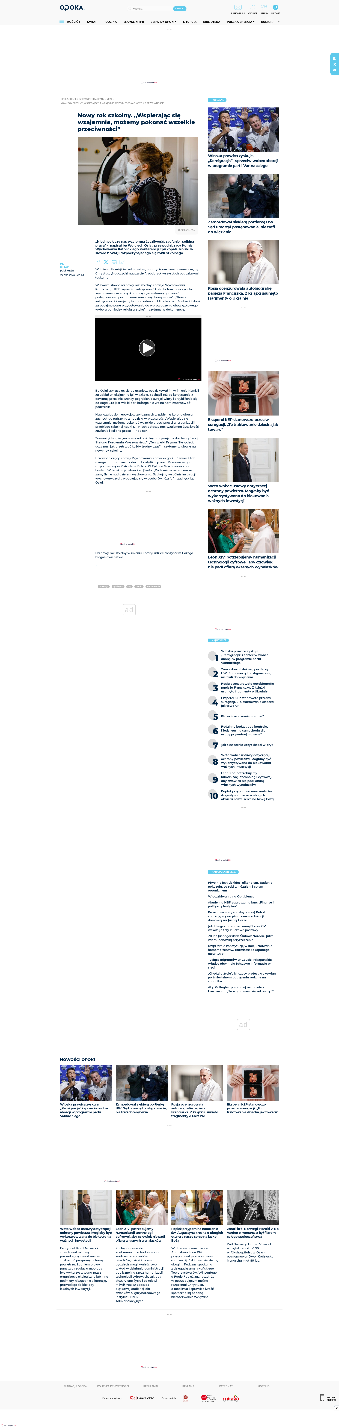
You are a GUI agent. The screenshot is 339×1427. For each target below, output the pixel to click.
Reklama (188, 1386)
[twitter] (334, 64)
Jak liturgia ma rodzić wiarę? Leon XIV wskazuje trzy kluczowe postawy (237, 928)
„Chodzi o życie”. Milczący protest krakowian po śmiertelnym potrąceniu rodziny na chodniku (242, 977)
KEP (129, 586)
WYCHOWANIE (153, 586)
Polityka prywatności (113, 1386)
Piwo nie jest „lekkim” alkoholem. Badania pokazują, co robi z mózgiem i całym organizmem (240, 886)
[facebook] (334, 58)
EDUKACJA (103, 586)
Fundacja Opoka (75, 1386)
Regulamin (150, 1386)
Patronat (226, 1386)
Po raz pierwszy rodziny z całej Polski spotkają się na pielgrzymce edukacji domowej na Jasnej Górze (236, 916)
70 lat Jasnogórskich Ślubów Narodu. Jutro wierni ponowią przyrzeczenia (240, 938)
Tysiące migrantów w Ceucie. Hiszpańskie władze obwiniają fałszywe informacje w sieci (240, 963)
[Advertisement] (169, 56)
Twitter (107, 262)
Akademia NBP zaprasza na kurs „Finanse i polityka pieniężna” (241, 904)
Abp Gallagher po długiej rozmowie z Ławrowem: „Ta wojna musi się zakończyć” (241, 989)
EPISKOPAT (118, 586)
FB (99, 262)
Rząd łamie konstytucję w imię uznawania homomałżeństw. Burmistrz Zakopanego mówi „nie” (240, 950)
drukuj (115, 262)
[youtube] (334, 70)
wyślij (123, 262)
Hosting (263, 1386)
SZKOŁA (139, 586)
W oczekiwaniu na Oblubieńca (231, 896)
